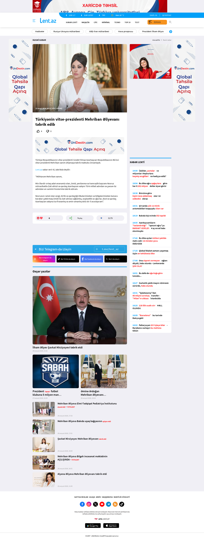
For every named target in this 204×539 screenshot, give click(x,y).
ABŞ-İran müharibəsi (99, 31)
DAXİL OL (153, 15)
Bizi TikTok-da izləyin (68, 259)
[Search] (170, 22)
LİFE (95, 22)
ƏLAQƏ (92, 497)
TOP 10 (127, 22)
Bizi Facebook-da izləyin (93, 259)
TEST (137, 22)
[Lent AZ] (48, 21)
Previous (33, 31)
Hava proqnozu (125, 31)
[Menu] (34, 20)
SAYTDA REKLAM (81, 497)
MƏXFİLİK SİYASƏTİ (122, 497)
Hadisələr (39, 31)
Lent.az (38, 169)
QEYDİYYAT (166, 15)
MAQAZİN (85, 22)
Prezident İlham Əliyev (153, 31)
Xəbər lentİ (71, 22)
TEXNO (117, 22)
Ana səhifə (156, 40)
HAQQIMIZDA (107, 497)
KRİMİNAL (106, 22)
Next (170, 31)
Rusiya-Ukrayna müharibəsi (66, 31)
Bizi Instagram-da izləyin (45, 259)
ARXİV (98, 497)
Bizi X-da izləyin (114, 259)
